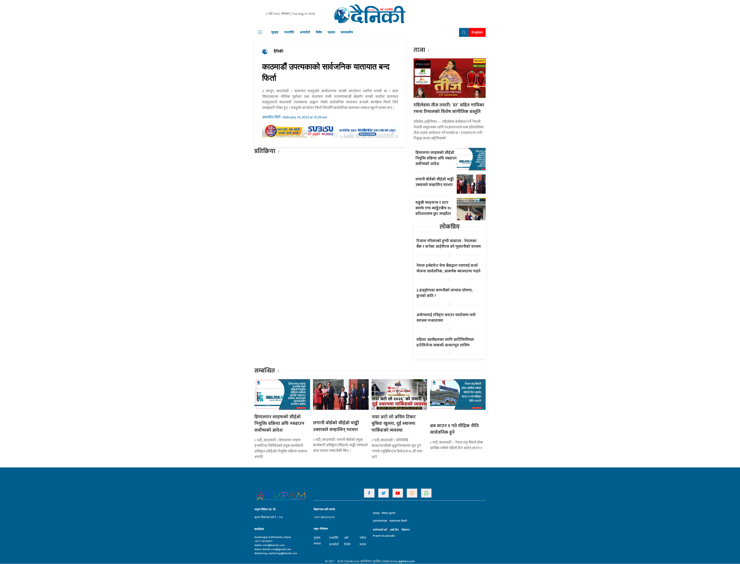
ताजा (419, 50)
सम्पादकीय (347, 32)
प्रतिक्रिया (264, 151)
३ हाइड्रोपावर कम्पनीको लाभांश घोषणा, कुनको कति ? (444, 293)
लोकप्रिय (450, 227)
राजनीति (289, 32)
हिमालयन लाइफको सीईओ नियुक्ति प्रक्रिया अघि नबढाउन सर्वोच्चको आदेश (436, 158)
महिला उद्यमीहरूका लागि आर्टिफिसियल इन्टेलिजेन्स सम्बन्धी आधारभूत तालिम (445, 342)
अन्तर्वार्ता (305, 32)
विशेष (319, 32)
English (477, 32)
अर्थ (346, 537)
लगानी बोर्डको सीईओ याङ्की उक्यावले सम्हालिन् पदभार (434, 182)
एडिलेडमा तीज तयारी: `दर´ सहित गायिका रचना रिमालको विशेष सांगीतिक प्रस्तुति (449, 108)
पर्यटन (363, 537)
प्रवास (331, 32)
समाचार (317, 543)
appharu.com (406, 561)
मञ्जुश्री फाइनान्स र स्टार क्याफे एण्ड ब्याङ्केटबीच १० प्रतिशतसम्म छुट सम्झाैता (433, 208)
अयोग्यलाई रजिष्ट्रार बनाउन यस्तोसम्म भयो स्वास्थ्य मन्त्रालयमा (446, 318)
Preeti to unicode (384, 536)
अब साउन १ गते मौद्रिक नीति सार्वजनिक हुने (454, 429)
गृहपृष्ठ (274, 32)
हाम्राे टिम (394, 530)
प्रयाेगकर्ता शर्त (380, 530)
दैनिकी (278, 51)
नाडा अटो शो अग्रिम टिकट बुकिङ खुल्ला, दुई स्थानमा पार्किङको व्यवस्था (394, 423)
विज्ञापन (406, 530)
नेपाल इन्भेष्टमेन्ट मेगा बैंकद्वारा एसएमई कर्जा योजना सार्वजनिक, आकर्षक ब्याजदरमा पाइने (448, 268)
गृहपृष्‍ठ (317, 537)
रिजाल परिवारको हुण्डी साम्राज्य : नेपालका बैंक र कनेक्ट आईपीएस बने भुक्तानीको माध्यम (448, 244)
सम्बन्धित (265, 371)
